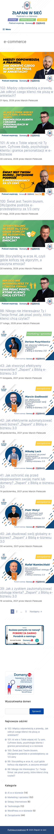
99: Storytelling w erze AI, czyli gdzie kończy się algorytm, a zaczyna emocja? (22, 260)
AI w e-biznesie (15, 792)
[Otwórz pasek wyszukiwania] (50, 30)
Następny (36, 611)
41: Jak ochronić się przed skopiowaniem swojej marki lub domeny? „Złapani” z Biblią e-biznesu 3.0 (27, 480)
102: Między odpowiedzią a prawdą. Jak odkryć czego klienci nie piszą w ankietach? (26, 91)
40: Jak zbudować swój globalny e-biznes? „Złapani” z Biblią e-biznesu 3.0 (26, 537)
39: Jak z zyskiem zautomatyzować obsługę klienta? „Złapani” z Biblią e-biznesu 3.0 (26, 592)
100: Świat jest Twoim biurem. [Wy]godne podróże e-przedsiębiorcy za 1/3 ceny (22, 205)
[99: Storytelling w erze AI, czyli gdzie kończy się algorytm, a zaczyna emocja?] (27, 250)
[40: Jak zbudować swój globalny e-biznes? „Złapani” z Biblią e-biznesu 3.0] (27, 527)
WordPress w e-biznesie (20, 810)
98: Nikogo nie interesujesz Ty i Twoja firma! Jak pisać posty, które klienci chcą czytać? (25, 314)
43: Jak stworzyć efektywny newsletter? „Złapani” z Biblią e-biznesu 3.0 (23, 369)
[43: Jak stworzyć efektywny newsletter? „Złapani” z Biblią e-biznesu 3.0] (27, 359)
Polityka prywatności (17, 830)
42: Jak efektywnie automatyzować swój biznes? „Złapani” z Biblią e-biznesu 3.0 (26, 424)
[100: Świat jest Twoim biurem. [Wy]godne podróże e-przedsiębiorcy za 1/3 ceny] (27, 195)
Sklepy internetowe (17, 801)
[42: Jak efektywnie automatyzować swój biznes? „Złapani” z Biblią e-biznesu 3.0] (27, 414)
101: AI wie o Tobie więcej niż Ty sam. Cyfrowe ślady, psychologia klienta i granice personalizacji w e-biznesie (26, 148)
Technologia (14, 806)
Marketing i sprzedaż (18, 797)
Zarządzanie (14, 815)
